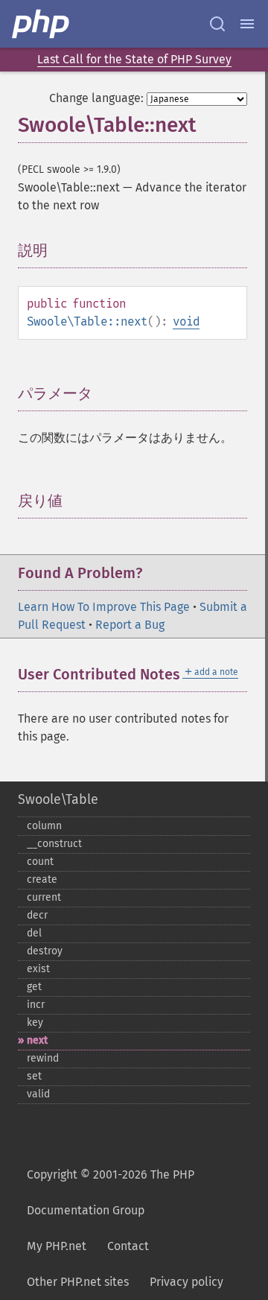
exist (38, 969)
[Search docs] (217, 24)
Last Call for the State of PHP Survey (134, 59)
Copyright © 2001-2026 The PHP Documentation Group (110, 1192)
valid (38, 1094)
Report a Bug (130, 625)
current (44, 897)
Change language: (96, 98)
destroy (45, 951)
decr (37, 915)
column (44, 825)
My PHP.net (56, 1246)
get (34, 986)
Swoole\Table (58, 799)
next (37, 1040)
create (42, 879)
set (34, 1076)
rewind (43, 1058)
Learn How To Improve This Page (104, 607)
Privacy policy (186, 1282)
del (34, 933)
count (40, 861)
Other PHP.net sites (78, 1282)
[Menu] (247, 24)
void (186, 321)
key (35, 1022)
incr (36, 1004)
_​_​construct (54, 843)
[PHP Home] (41, 24)
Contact (128, 1246)
